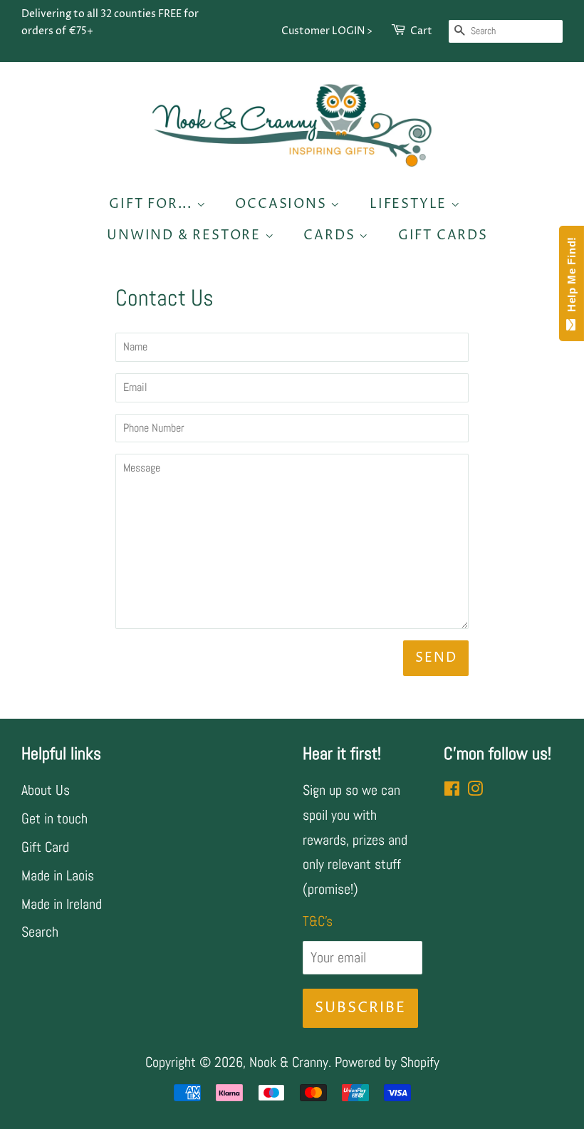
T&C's (318, 921)
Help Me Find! (571, 277)
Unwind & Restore (186, 235)
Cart (421, 31)
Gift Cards (443, 235)
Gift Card (45, 847)
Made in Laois (57, 875)
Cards (331, 235)
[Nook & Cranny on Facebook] (452, 790)
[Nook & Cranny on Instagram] (475, 790)
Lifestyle (410, 204)
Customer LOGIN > (326, 31)
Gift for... (153, 204)
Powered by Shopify (387, 1062)
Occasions (282, 204)
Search (39, 931)
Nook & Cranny (288, 1062)
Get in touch (54, 818)
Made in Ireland (61, 904)
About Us (45, 790)
